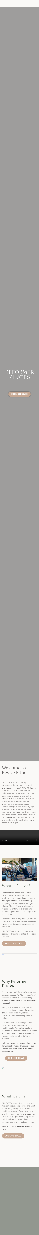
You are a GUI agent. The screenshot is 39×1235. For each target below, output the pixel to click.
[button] (19, 394)
